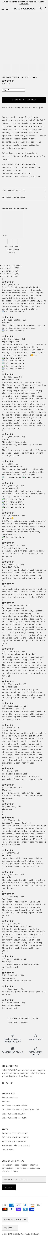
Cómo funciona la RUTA (14, 1118)
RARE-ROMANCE (13, 1234)
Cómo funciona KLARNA (13, 1114)
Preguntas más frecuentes (16, 1145)
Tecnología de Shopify (30, 1234)
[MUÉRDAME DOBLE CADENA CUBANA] (12, 224)
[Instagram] (7, 1083)
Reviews (6, 1101)
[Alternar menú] (3, 9)
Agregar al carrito (24, 100)
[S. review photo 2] (32, 477)
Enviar (8, 1187)
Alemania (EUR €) (13, 1219)
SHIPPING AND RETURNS (13, 197)
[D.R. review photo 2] (13, 360)
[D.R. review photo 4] (13, 366)
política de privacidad (14, 1106)
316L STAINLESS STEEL (13, 190)
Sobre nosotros (10, 1097)
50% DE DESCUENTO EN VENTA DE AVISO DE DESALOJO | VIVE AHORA (24, 3)
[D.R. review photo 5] (13, 369)
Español (8, 1228)
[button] (8, 81)
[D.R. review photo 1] (13, 358)
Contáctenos (8, 1149)
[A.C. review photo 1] (13, 499)
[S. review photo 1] (12, 477)
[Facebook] (3, 1083)
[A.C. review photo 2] (13, 502)
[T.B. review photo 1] (13, 537)
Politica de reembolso (14, 1141)
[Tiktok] (12, 1083)
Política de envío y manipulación (20, 1110)
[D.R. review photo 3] (13, 363)
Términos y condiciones (14, 1133)
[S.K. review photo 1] (13, 311)
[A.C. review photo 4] (13, 507)
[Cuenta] (39, 9)
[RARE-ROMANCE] (24, 9)
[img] (8, 282)
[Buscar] (8, 9)
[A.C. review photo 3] (13, 504)
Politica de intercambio (15, 1137)
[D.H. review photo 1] (13, 331)
